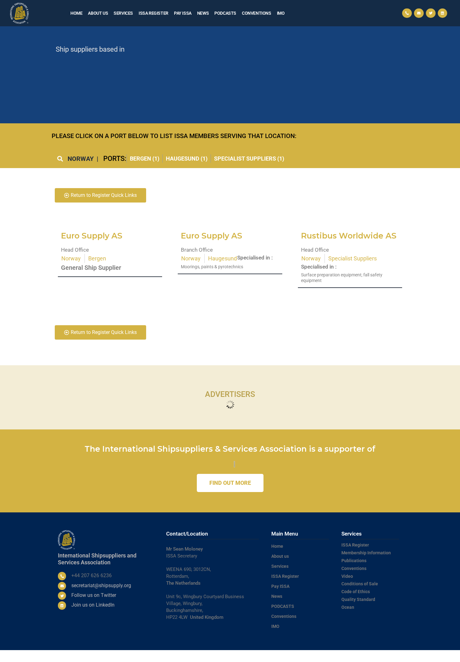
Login (400, 656)
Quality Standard (358, 599)
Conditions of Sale (359, 583)
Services (123, 13)
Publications (353, 560)
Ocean (347, 607)
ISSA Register (153, 13)
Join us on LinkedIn (93, 605)
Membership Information (366, 552)
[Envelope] (419, 13)
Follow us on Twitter (93, 595)
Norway (71, 258)
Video (347, 576)
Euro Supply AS (91, 235)
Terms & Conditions (299, 656)
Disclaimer (384, 656)
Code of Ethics (355, 591)
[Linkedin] (442, 13)
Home (76, 13)
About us (98, 13)
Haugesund (222, 258)
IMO (281, 13)
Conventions (256, 13)
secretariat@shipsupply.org (101, 585)
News (203, 13)
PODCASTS (225, 13)
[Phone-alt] (407, 13)
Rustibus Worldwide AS (348, 235)
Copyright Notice (359, 656)
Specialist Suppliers (352, 258)
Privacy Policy (330, 656)
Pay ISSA (183, 13)
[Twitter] (431, 13)
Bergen (97, 258)
